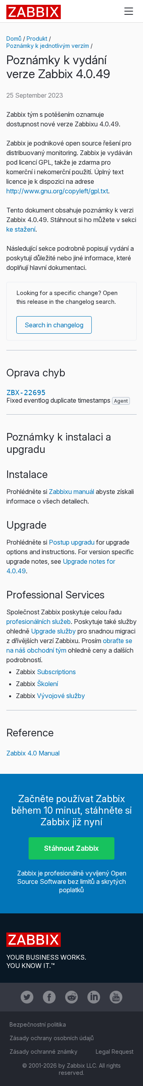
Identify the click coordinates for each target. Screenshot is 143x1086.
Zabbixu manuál (71, 492)
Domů (13, 38)
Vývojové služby (61, 696)
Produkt (37, 38)
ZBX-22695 (26, 392)
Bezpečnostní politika (38, 1024)
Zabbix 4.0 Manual (33, 753)
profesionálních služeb (38, 622)
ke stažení (20, 229)
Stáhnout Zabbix (71, 848)
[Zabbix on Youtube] (116, 997)
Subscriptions (56, 672)
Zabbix (33, 12)
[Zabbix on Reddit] (71, 997)
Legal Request (114, 1051)
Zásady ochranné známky (43, 1051)
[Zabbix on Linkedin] (93, 997)
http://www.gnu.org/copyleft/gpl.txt (57, 191)
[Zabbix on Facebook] (49, 997)
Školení (47, 684)
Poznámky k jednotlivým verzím (47, 45)
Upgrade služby (53, 631)
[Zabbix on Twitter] (27, 997)
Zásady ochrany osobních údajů (52, 1038)
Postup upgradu (72, 542)
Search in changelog (54, 325)
